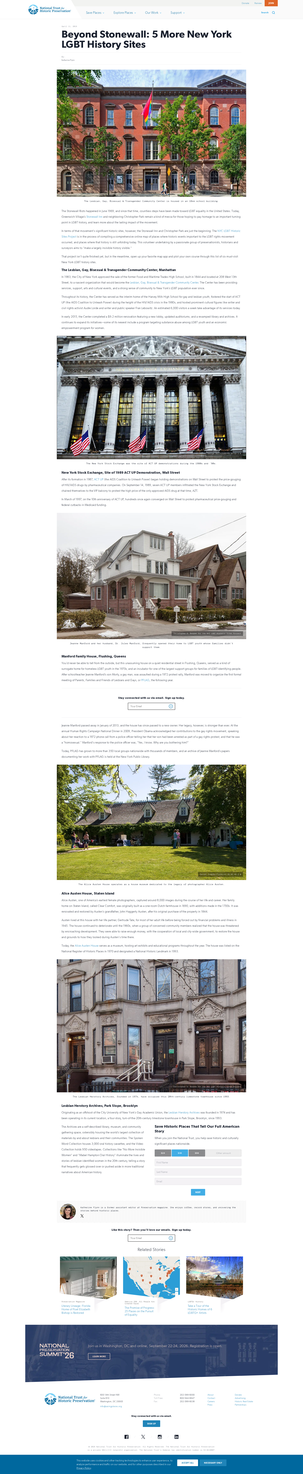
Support (176, 15)
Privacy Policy (84, 1468)
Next (198, 1192)
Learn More (99, 1356)
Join (271, 3)
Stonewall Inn (94, 216)
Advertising (240, 1398)
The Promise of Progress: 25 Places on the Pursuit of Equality (140, 1311)
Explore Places (123, 15)
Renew (258, 3)
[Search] (274, 12)
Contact (211, 1398)
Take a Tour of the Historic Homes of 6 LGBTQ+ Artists (200, 1309)
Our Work (151, 15)
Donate (245, 3)
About (211, 1394)
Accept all (188, 1463)
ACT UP (99, 479)
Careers (211, 1401)
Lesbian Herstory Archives (184, 1112)
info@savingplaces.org (111, 1406)
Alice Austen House (87, 945)
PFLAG (145, 680)
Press (210, 1404)
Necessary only (213, 1463)
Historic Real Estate (244, 1401)
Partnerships (240, 1404)
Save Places (93, 15)
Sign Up (151, 1424)
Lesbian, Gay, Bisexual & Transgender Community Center (164, 282)
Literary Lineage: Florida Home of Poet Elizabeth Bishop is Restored (76, 1309)
